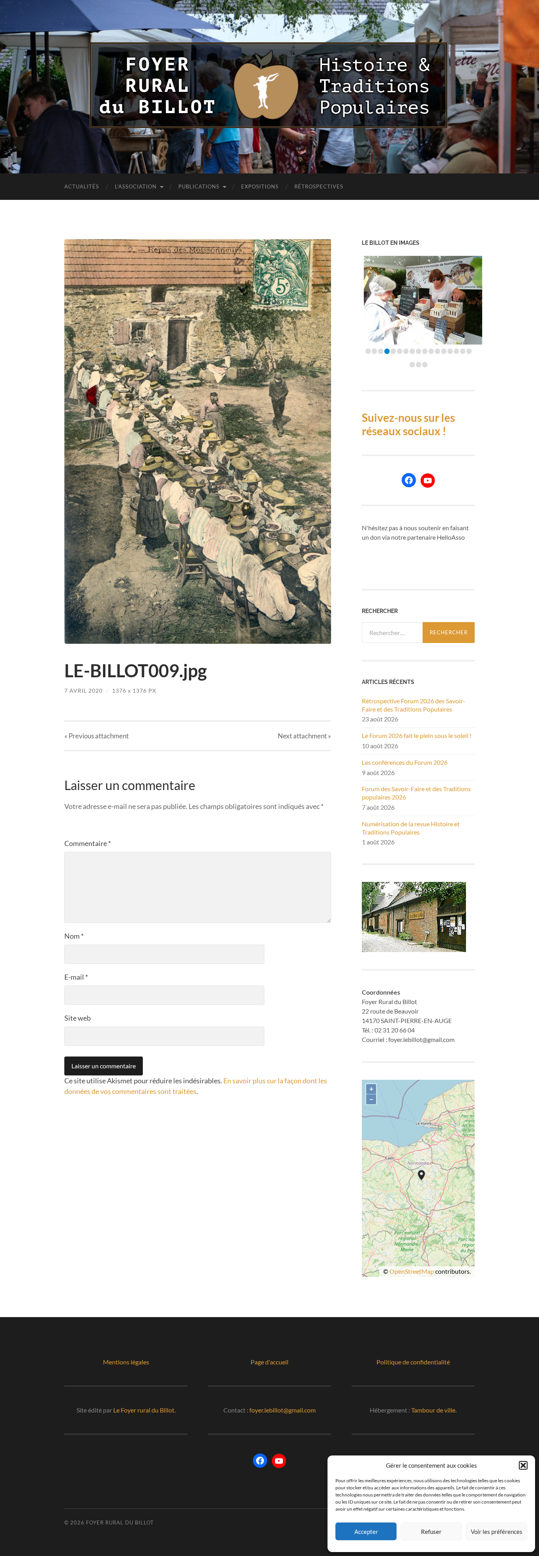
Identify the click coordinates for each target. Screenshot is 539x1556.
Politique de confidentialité (413, 1362)
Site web (77, 1018)
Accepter (366, 1531)
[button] (523, 1465)
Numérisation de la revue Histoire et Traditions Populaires (411, 828)
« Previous (96, 736)
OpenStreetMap (411, 1271)
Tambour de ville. (434, 1410)
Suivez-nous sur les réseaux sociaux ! (408, 424)
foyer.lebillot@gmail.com (282, 1410)
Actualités (81, 186)
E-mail (76, 977)
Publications (198, 186)
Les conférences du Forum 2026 (404, 762)
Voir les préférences (496, 1531)
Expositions (260, 186)
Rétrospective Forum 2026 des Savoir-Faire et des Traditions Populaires (413, 705)
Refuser (431, 1531)
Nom (74, 936)
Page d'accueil (269, 1362)
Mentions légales (126, 1362)
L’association (136, 186)
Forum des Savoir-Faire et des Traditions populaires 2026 (416, 793)
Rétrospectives (318, 186)
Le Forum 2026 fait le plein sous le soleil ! (417, 735)
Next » (304, 736)
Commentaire (87, 843)
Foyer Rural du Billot (120, 1522)
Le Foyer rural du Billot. (144, 1410)
